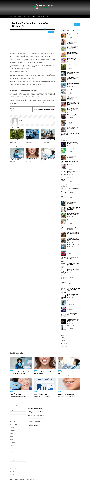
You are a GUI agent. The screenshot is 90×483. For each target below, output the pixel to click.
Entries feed (63, 340)
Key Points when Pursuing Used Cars (72, 258)
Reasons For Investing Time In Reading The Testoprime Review (73, 103)
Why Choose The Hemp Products (72, 149)
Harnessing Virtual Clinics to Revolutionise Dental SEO (41, 393)
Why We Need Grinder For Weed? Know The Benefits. (73, 143)
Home (11, 16)
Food (11, 436)
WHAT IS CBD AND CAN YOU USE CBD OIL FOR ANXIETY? (72, 179)
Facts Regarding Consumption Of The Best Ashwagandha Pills (70, 134)
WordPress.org (64, 346)
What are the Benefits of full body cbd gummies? (73, 59)
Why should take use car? (72, 276)
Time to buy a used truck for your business (73, 264)
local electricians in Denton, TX (33, 60)
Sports (11, 465)
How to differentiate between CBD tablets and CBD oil (73, 214)
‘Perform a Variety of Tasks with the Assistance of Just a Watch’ (73, 320)
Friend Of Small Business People (72, 307)
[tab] (63, 30)
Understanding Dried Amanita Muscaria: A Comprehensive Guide (72, 41)
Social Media (12, 462)
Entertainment (13, 424)
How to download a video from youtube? (72, 295)
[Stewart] (15, 121)
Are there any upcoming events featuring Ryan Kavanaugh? (32, 140)
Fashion (11, 427)
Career (11, 415)
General (11, 442)
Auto (11, 407)
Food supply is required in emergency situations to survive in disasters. (73, 221)
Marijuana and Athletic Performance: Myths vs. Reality (16, 140)
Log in (62, 337)
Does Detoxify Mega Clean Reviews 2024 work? (72, 47)
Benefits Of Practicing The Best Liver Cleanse (69, 138)
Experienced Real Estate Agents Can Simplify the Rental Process (72, 97)
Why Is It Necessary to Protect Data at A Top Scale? (73, 202)
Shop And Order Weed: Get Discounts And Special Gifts (73, 233)
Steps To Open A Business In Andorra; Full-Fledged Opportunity (73, 227)
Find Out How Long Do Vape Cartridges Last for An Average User (73, 109)
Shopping (24, 16)
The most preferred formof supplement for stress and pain (73, 189)
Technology (34, 16)
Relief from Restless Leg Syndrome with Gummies (72, 53)
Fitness (11, 433)
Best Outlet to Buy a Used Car (73, 244)
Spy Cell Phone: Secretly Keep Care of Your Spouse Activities (73, 289)
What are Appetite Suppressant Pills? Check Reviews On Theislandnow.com (72, 166)
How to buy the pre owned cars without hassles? (72, 251)
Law (11, 451)
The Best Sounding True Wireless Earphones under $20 (73, 239)
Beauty (11, 410)
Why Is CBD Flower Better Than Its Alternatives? (72, 156)
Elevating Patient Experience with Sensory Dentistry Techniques (21, 393)
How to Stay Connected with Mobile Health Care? (73, 84)
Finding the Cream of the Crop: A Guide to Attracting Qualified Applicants (48, 141)
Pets (11, 454)
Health (15, 16)
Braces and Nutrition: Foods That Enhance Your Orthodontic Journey (67, 393)
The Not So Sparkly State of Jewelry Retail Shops (72, 314)
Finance (29, 16)
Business (19, 16)
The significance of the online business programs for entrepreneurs (73, 208)
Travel (11, 474)
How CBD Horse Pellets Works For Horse (69, 161)
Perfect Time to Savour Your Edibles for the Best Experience (73, 35)
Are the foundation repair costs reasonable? (72, 128)
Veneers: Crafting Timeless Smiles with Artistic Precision (32, 159)
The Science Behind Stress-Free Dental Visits (47, 159)
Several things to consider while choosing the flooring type (70, 184)
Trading (11, 471)
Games (11, 439)
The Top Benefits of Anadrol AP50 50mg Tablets (73, 78)
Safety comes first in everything (71, 326)
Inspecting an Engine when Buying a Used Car (73, 270)
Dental (12, 370)
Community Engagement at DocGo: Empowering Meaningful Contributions (73, 91)
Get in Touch (45, 16)
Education (40, 16)
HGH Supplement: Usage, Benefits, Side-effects (72, 115)
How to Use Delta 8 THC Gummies (72, 195)
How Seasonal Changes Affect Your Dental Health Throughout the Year (17, 159)
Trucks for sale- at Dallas (72, 282)
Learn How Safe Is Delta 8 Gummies (72, 172)
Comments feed (64, 343)
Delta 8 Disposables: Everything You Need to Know (73, 121)
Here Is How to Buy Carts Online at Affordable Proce (73, 72)
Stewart (26, 28)
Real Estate (12, 457)
